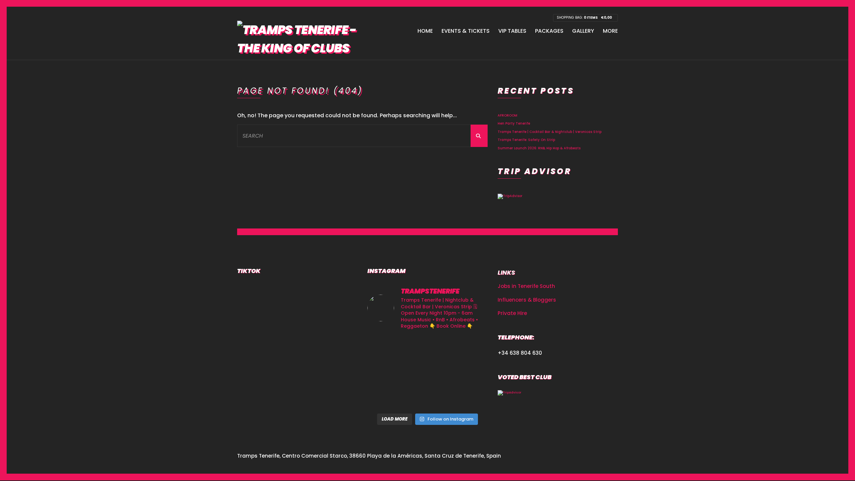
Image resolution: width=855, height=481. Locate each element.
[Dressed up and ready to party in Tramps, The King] (427, 372)
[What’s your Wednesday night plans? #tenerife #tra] (469, 397)
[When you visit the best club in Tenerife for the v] (469, 372)
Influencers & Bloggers (527, 299)
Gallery (583, 31)
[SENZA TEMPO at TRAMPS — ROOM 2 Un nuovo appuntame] (386, 372)
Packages (549, 31)
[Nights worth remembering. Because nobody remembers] (427, 348)
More (610, 31)
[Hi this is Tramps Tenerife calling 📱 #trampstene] (386, 348)
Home (425, 31)
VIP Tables (512, 31)
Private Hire (512, 313)
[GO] (479, 136)
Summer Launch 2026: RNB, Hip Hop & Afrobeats (539, 148)
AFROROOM (507, 115)
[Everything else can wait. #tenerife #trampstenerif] (469, 348)
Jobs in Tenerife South (526, 286)
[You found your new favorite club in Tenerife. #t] (386, 397)
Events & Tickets (466, 31)
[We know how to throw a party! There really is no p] (427, 397)
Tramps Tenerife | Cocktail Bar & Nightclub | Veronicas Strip (550, 132)
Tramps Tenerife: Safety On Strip (526, 140)
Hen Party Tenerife (514, 123)
